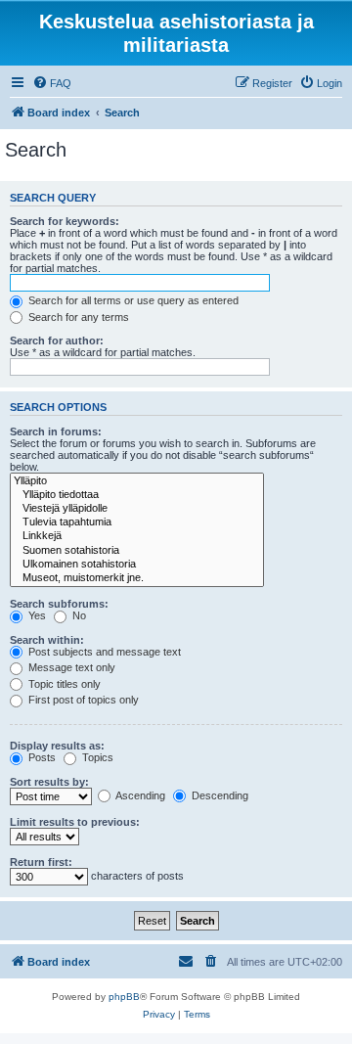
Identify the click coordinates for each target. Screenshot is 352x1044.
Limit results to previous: (75, 822)
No (77, 615)
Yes (35, 615)
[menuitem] (51, 83)
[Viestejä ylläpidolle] (137, 509)
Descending (218, 795)
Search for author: (57, 340)
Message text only (70, 667)
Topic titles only (63, 684)
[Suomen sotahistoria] (137, 551)
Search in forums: (56, 431)
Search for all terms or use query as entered (132, 300)
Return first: (41, 862)
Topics (96, 757)
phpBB (124, 996)
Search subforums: (59, 604)
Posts (40, 757)
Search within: (47, 640)
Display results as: (57, 745)
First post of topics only (82, 699)
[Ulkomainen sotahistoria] (137, 564)
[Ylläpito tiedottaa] (137, 495)
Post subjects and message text (103, 652)
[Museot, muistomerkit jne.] (137, 578)
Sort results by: (49, 782)
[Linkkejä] (137, 536)
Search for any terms (77, 317)
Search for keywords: (64, 221)
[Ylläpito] (137, 481)
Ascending (139, 795)
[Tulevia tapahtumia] (137, 522)
